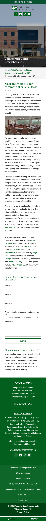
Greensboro (10, 252)
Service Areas (23, 495)
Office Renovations (23, 473)
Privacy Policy (23, 512)
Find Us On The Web (23, 404)
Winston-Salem (14, 262)
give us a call (10, 227)
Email (8, 294)
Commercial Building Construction (23, 468)
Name (8, 286)
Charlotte (23, 246)
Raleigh (8, 259)
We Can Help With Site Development (23, 484)
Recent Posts (23, 500)
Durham (16, 249)
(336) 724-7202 (23, 2)
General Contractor (23, 478)
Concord (32, 246)
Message (10, 321)
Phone (8, 303)
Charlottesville (19, 265)
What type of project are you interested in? (22, 313)
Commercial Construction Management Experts (23, 489)
